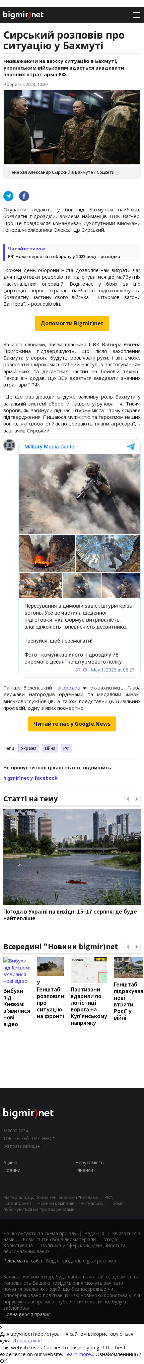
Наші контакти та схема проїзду (39, 1233)
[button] (128, 799)
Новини (11, 1170)
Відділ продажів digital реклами (81, 1260)
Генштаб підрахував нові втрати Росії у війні (128, 1000)
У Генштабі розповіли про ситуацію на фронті (50, 999)
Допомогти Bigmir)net (72, 323)
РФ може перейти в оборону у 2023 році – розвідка (64, 256)
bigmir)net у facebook (30, 778)
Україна (29, 748)
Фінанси (84, 1170)
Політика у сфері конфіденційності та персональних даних (64, 1248)
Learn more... (79, 1354)
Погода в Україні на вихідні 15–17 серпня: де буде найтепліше (70, 915)
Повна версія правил (27, 1314)
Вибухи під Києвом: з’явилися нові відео (16, 1007)
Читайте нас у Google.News (72, 723)
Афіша (10, 1162)
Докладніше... (29, 1340)
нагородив (67, 687)
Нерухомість (89, 1162)
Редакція (94, 1233)
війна (50, 748)
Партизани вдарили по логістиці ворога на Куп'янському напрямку (89, 1005)
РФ (66, 748)
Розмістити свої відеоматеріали (59, 1239)
